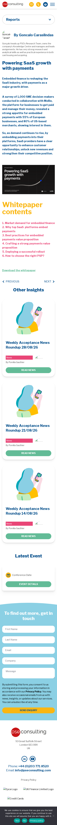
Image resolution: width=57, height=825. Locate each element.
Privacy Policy (33, 691)
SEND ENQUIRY (28, 710)
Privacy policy (36, 820)
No (24, 820)
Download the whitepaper (19, 270)
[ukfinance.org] (38, 789)
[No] (53, 815)
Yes (17, 820)
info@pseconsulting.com (33, 770)
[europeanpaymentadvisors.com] (10, 789)
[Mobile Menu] (52, 4)
